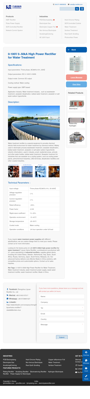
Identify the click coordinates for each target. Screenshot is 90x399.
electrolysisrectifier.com (47, 383)
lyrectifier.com (20, 383)
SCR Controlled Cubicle (73, 23)
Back (72, 49)
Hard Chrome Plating (72, 20)
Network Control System (14, 30)
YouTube (79, 372)
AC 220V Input (45, 37)
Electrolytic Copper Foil (48, 27)
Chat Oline (76, 84)
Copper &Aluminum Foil (56, 359)
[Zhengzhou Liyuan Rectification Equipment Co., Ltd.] (13, 6)
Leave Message (76, 77)
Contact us (79, 362)
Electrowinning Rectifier (38, 371)
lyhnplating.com (32, 383)
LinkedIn (79, 369)
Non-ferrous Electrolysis (48, 30)
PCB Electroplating (46, 20)
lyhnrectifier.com (8, 383)
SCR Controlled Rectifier (14, 27)
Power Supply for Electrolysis (20, 374)
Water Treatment (70, 27)
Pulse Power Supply (13, 23)
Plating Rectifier (8, 371)
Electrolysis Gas (45, 23)
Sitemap (78, 359)
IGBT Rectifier (11, 20)
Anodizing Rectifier (22, 371)
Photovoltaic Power (71, 37)
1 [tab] (76, 71)
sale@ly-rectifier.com (76, 4)
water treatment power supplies (29, 239)
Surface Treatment (71, 30)
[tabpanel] (76, 64)
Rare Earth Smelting (72, 34)
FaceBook (80, 365)
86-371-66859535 (60, 4)
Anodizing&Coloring (46, 34)
